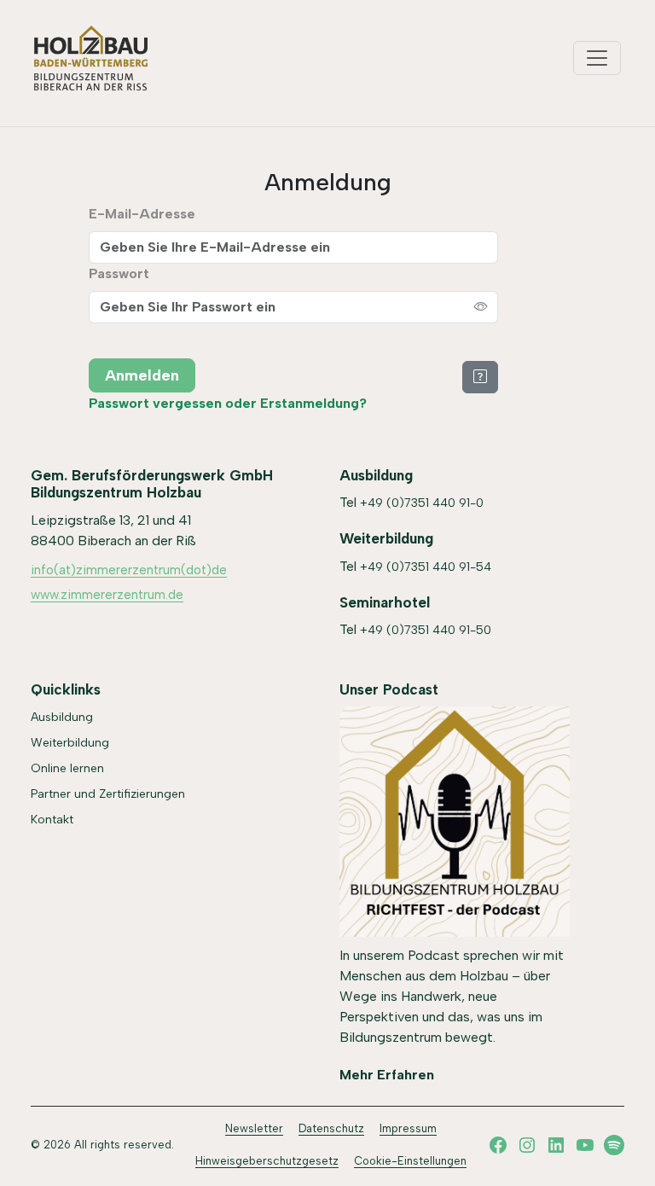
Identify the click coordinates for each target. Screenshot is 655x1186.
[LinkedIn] (556, 1145)
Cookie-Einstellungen (410, 1160)
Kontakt (52, 819)
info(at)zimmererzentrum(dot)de (129, 570)
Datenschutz (331, 1128)
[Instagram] (527, 1145)
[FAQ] (480, 375)
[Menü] (597, 58)
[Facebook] (498, 1145)
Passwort (119, 273)
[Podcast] (454, 821)
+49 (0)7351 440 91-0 (422, 503)
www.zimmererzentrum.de (107, 594)
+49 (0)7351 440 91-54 (425, 567)
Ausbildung (62, 717)
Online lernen (67, 768)
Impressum (408, 1128)
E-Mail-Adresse (142, 214)
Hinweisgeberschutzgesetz (267, 1160)
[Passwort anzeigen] (481, 307)
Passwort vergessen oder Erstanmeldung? (228, 403)
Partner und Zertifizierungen (108, 794)
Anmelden (142, 375)
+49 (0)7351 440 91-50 (425, 630)
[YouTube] (585, 1145)
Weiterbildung (70, 742)
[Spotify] (614, 1145)
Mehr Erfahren (386, 1075)
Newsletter (254, 1128)
